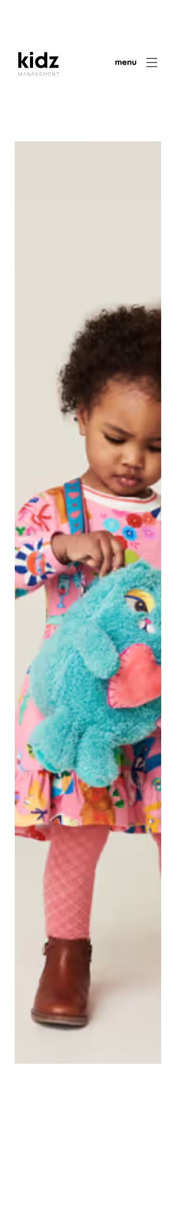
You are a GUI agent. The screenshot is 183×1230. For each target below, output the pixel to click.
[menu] (136, 62)
